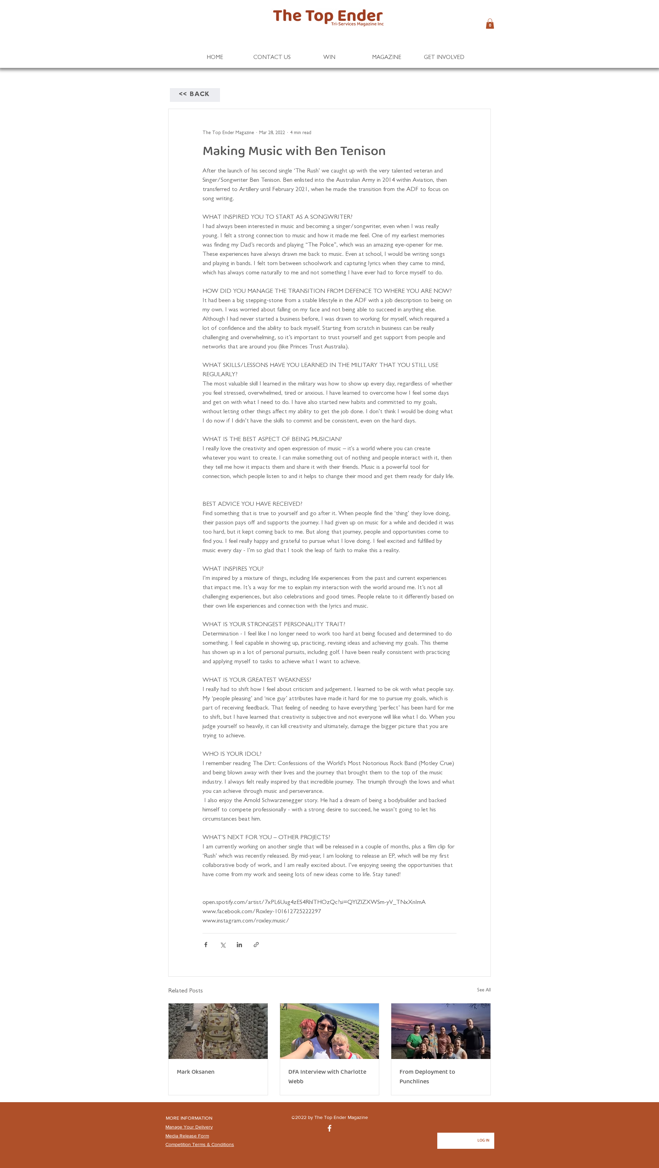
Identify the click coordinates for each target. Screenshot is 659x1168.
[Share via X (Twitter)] (222, 944)
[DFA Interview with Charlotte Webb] (329, 1031)
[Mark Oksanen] (218, 1031)
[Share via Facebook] (206, 944)
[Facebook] (329, 1128)
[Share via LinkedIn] (239, 944)
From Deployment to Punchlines (427, 1076)
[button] (490, 24)
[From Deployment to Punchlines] (440, 1031)
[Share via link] (256, 944)
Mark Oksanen (196, 1072)
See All (484, 990)
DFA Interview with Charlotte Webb (327, 1076)
